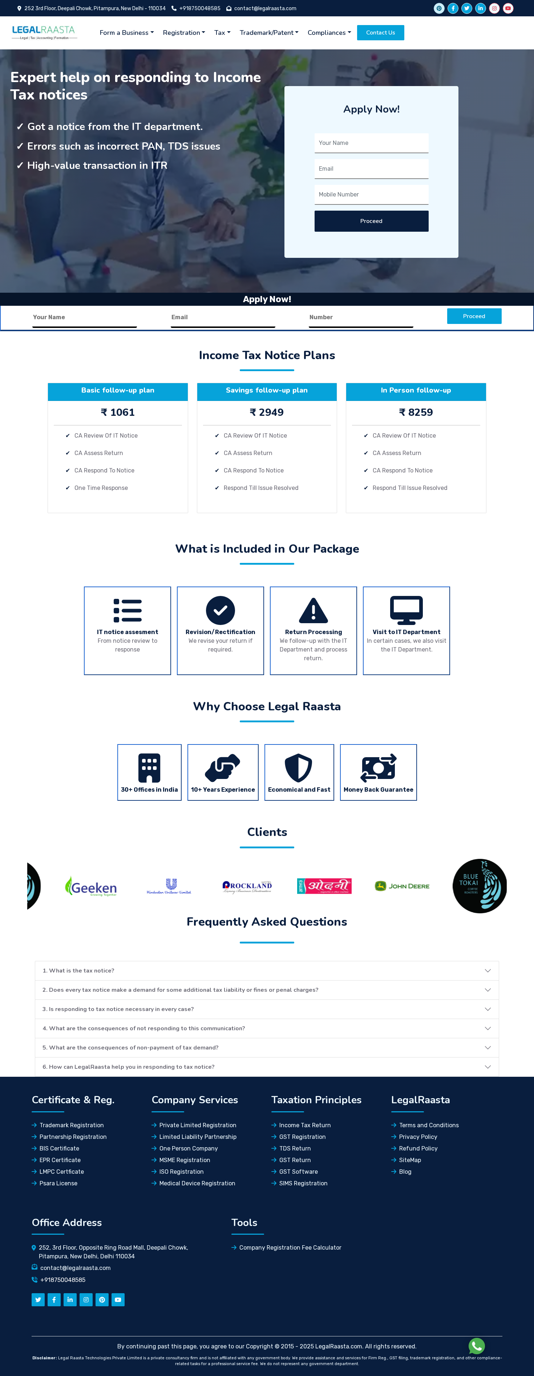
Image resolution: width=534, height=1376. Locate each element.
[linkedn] (70, 1299)
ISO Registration (181, 1171)
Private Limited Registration (197, 1125)
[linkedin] (480, 8)
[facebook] (453, 8)
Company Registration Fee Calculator (290, 1247)
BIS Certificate (59, 1148)
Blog (405, 1171)
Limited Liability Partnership (197, 1136)
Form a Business (124, 32)
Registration (181, 32)
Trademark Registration (72, 1125)
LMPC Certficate (62, 1171)
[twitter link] (439, 8)
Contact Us (380, 33)
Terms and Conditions (429, 1125)
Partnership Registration (73, 1136)
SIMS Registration (303, 1183)
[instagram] (494, 8)
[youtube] (508, 8)
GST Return (295, 1160)
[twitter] (466, 8)
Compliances (327, 32)
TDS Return (295, 1148)
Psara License (58, 1183)
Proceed (371, 221)
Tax (219, 32)
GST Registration (302, 1136)
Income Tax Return (305, 1125)
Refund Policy (418, 1148)
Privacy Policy (418, 1136)
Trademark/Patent (267, 32)
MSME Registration (184, 1160)
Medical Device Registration (197, 1183)
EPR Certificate (60, 1160)
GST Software (298, 1171)
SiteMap (410, 1160)
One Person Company (188, 1148)
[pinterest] (102, 1299)
